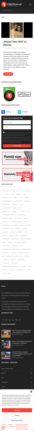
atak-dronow (14, 263)
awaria (4, 273)
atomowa (23, 266)
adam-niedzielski (6, 201)
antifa (21, 246)
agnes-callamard (6, 208)
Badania (16, 373)
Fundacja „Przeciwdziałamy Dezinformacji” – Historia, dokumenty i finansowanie (22, 426)
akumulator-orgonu (7, 218)
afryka (21, 204)
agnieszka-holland (17, 208)
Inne (16, 377)
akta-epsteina (21, 214)
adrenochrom (27, 201)
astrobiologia (21, 259)
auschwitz (4, 270)
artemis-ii (13, 259)
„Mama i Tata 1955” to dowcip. (14, 43)
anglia (3, 242)
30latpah (18, 194)
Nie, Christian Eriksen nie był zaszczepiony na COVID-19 (21, 331)
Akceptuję (17, 410)
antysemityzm (6, 252)
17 (3, 194)
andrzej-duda (5, 239)
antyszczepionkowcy (23, 252)
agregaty (14, 211)
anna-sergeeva (6, 246)
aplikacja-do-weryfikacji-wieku (14, 256)
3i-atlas (24, 194)
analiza (11, 235)
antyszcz (14, 252)
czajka (9, 273)
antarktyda (15, 246)
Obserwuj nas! (25, 111)
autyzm (29, 270)
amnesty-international (16, 232)
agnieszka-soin (6, 211)
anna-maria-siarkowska (20, 242)
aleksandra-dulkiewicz (17, 221)
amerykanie (5, 232)
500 (11, 197)
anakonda (4, 235)
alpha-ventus (5, 225)
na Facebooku (9, 112)
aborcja (27, 197)
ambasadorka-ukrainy (8, 228)
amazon (22, 225)
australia (11, 270)
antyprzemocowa (26, 249)
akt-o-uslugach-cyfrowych (9, 214)
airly (28, 211)
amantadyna (14, 225)
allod (26, 221)
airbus (23, 211)
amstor (26, 232)
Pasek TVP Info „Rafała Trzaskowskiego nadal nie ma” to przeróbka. (22, 353)
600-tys (16, 197)
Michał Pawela (23, 48)
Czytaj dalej (8, 74)
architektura (5, 259)
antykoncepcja (16, 249)
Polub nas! (8, 111)
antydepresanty (6, 249)
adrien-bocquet (6, 204)
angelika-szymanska (26, 239)
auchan (29, 266)
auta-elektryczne (20, 270)
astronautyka (5, 263)
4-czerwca (5, 197)
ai (19, 211)
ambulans (18, 228)
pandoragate (5, 190)
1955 (7, 194)
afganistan (15, 204)
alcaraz (26, 218)
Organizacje (16, 382)
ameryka (25, 228)
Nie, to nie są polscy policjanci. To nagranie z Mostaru (22, 342)
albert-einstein (18, 218)
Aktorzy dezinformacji (16, 368)
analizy (17, 235)
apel (3, 256)
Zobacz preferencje (17, 420)
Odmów (17, 415)
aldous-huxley (6, 221)
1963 (12, 194)
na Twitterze (25, 112)
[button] (31, 392)
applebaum (27, 256)
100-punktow (14, 190)
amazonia (28, 225)
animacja (9, 242)
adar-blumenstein (17, 201)
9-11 (21, 197)
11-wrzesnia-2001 (25, 190)
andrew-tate (24, 235)
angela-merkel (15, 239)
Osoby (16, 387)
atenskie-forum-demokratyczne (10, 266)
